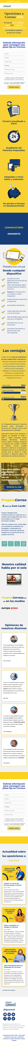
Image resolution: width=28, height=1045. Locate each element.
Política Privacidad (15, 1038)
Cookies (23, 1038)
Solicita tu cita (14, 487)
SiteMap (14, 1040)
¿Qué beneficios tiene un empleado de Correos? (13, 966)
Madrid (4, 440)
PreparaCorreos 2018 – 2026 (10, 1035)
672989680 (11, 1)
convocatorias (12, 333)
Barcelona (13, 440)
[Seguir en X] (9, 1018)
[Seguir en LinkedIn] (13, 1014)
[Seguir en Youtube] (5, 1014)
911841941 (17, 1)
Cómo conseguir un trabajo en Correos (11, 926)
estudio (19, 749)
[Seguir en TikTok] (13, 1018)
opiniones (13, 287)
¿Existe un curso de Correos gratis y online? (13, 884)
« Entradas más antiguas (8, 990)
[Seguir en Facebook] (5, 1018)
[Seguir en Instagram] (9, 1014)
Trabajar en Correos (9, 371)
